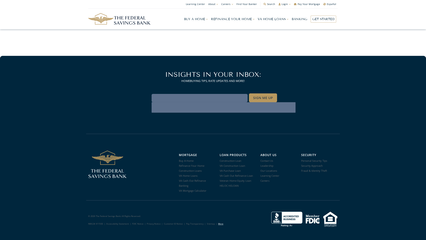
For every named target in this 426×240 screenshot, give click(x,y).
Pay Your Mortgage (309, 4)
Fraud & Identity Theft (314, 170)
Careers (226, 4)
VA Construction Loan (232, 165)
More (220, 224)
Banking (299, 19)
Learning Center (195, 4)
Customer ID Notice (173, 224)
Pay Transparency (195, 224)
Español (331, 4)
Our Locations (268, 170)
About (211, 4)
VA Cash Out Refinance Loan (236, 175)
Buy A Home (194, 19)
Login (285, 4)
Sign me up (263, 98)
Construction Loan (230, 160)
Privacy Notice (154, 224)
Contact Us (266, 160)
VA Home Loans (272, 19)
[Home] (119, 19)
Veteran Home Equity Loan (235, 180)
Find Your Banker (246, 4)
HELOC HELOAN (229, 185)
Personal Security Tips (314, 160)
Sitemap (211, 224)
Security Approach (312, 165)
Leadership (267, 165)
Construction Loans (190, 170)
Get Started (323, 19)
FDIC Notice (137, 224)
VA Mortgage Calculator (193, 190)
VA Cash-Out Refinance (192, 180)
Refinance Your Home (231, 19)
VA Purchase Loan (230, 170)
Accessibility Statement (117, 224)
